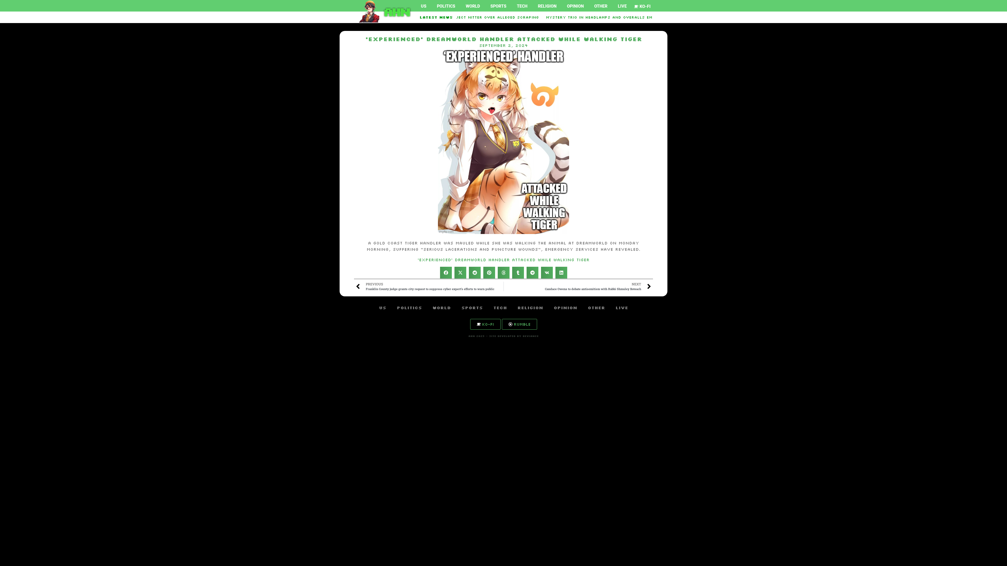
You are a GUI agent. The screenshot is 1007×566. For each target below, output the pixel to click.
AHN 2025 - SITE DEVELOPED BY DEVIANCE (503, 336)
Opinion (575, 6)
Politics (446, 6)
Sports (498, 6)
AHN (396, 11)
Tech (522, 6)
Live (622, 6)
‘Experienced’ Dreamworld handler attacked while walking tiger (503, 259)
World (473, 6)
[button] (446, 273)
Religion (547, 6)
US (423, 6)
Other (600, 6)
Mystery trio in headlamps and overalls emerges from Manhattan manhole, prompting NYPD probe (647, 17)
